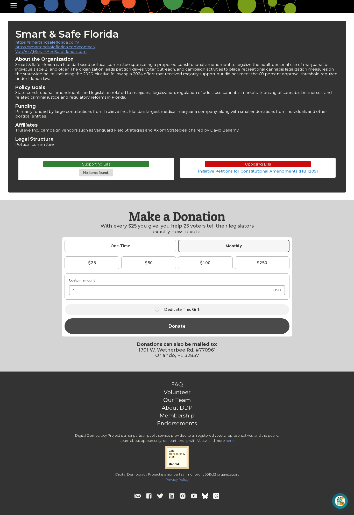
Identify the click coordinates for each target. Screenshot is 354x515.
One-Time (120, 246)
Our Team (177, 400)
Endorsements (177, 423)
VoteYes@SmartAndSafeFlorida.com (51, 51)
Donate (177, 326)
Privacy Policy (177, 479)
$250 (262, 263)
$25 (92, 263)
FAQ (177, 384)
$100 (205, 263)
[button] (13, 5)
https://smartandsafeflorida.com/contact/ (55, 47)
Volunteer (177, 392)
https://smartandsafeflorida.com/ (47, 42)
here (230, 440)
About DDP (177, 407)
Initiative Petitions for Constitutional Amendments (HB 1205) (258, 171)
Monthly (234, 246)
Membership (177, 415)
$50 (149, 263)
